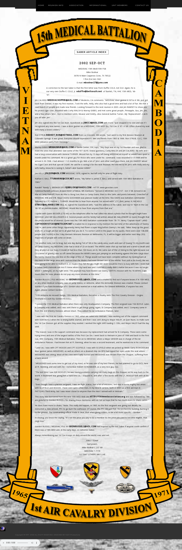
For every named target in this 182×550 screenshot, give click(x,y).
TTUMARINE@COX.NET (62, 178)
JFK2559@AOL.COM (55, 173)
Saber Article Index (91, 52)
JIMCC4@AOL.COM (93, 122)
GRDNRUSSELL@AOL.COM (82, 279)
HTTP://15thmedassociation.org (107, 396)
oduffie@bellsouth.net (89, 91)
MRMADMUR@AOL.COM (61, 147)
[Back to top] (174, 542)
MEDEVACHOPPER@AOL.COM (62, 100)
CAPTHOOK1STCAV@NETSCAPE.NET (54, 224)
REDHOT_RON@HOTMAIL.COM (62, 135)
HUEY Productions (72, 535)
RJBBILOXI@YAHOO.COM (78, 187)
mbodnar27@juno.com (96, 82)
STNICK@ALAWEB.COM (47, 204)
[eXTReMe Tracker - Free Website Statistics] (2, 528)
